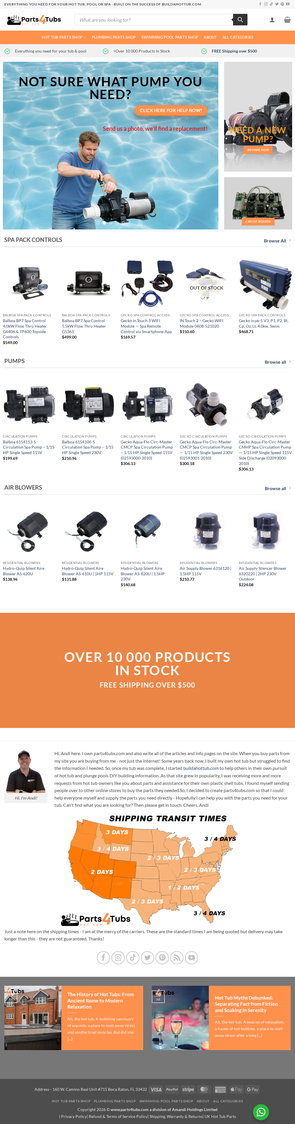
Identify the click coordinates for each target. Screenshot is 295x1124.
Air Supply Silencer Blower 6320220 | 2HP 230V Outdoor (263, 573)
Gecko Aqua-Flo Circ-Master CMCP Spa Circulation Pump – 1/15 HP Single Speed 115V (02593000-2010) (147, 449)
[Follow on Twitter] (277, 4)
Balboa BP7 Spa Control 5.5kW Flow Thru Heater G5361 (84, 326)
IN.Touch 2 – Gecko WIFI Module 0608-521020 (201, 323)
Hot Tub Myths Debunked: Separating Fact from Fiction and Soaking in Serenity (246, 1004)
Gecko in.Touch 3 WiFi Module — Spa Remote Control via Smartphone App (146, 326)
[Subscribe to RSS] (177, 958)
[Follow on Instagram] (266, 4)
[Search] (240, 19)
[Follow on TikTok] (271, 4)
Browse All (275, 240)
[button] (272, 19)
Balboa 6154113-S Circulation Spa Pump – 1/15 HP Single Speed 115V (28, 447)
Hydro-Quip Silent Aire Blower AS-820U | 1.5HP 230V (143, 573)
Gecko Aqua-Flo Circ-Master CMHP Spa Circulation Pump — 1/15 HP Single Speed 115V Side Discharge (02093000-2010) (265, 452)
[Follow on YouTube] (288, 4)
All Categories (238, 37)
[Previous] (14, 146)
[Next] (207, 146)
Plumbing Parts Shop (114, 37)
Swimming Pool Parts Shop (169, 37)
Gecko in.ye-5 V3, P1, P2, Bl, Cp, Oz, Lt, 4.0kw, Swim (263, 323)
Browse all (275, 362)
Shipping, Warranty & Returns (176, 1116)
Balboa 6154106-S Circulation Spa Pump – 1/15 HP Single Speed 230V (88, 447)
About (210, 37)
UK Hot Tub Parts (220, 1116)
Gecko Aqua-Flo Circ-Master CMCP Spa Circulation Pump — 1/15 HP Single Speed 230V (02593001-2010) (206, 449)
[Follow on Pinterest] (282, 4)
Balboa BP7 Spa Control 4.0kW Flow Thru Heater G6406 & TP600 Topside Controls (25, 328)
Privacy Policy (74, 1116)
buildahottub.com (201, 768)
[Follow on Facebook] (260, 4)
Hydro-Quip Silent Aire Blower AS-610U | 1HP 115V (88, 571)
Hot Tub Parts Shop (62, 37)
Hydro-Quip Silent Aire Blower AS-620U (23, 571)
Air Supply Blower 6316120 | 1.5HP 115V (205, 571)
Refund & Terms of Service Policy (118, 1116)
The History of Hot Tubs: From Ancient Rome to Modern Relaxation (100, 1001)
